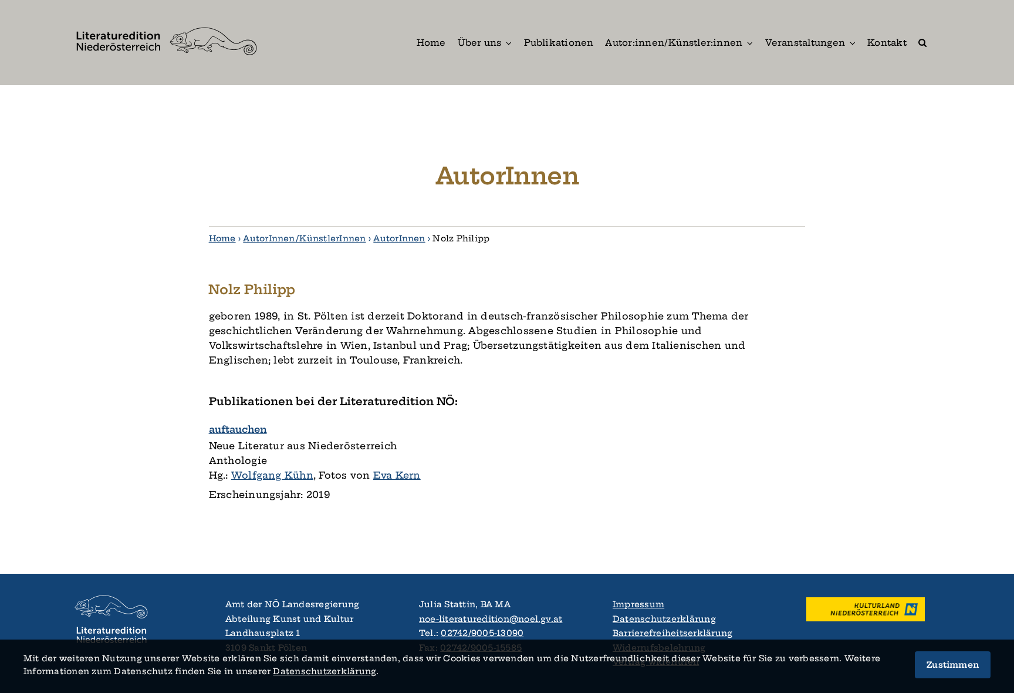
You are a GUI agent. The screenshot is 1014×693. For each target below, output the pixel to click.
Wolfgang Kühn (272, 475)
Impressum (638, 604)
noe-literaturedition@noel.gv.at (490, 619)
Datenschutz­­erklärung (324, 671)
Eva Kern (397, 475)
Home (222, 238)
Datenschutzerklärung (664, 619)
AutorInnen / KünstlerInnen (304, 238)
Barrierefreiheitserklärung (672, 633)
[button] (922, 42)
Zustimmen (953, 665)
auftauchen (238, 429)
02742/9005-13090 (482, 633)
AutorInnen (399, 238)
